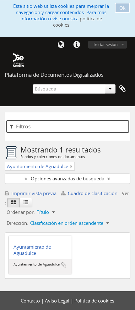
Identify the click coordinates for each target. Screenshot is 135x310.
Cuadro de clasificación (93, 193)
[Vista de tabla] (25, 202)
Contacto (31, 300)
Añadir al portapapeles (64, 265)
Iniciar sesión (106, 44)
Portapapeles (122, 89)
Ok (122, 8)
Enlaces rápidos (76, 45)
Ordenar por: (21, 212)
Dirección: (17, 223)
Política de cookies (94, 300)
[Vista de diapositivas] (13, 202)
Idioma (61, 45)
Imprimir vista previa (33, 193)
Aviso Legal (58, 300)
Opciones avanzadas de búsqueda (67, 178)
